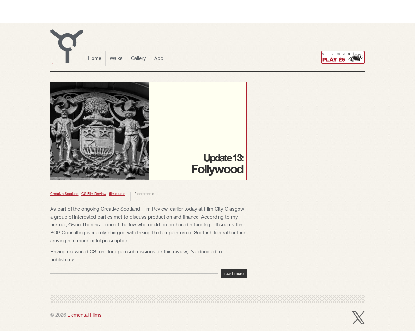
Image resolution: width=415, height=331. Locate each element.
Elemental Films (84, 315)
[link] (343, 57)
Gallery (138, 58)
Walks (116, 58)
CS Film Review (93, 194)
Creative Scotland (64, 194)
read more (234, 273)
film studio (117, 194)
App (158, 58)
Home (94, 58)
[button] (66, 46)
